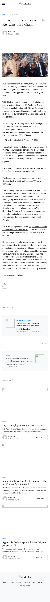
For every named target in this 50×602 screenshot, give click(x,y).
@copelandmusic (14, 129)
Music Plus (11, 32)
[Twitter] (25, 593)
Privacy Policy (25, 586)
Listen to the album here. (13, 275)
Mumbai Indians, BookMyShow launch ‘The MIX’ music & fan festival (24, 482)
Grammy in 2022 (22, 168)
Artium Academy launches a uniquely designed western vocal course (18, 360)
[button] (3, 4)
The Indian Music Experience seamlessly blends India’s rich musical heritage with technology (29, 324)
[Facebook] (25, 590)
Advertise (27, 583)
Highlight (28, 320)
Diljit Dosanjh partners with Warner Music (23, 425)
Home (5, 583)
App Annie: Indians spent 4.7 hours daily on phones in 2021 (24, 544)
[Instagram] (25, 597)
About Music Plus (15, 583)
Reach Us (41, 583)
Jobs (33, 583)
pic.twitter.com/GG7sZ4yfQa (19, 135)
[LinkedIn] (25, 595)
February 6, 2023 (31, 140)
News (4, 14)
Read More (40, 437)
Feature (20, 320)
